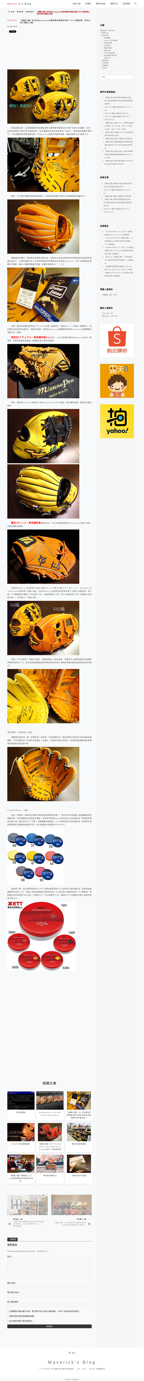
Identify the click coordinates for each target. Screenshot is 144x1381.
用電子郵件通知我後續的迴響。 (22, 1316)
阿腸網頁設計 (100, 1369)
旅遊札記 (105, 33)
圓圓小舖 (107, 50)
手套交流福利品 (109, 53)
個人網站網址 (13, 1302)
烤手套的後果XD (50, 1175)
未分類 (104, 68)
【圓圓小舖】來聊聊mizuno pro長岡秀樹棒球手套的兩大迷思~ (21, 1178)
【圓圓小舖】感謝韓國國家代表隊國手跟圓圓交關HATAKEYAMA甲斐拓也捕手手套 (119, 145)
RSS (73, 1352)
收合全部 (111, 30)
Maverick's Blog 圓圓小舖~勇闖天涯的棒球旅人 (59, 1369)
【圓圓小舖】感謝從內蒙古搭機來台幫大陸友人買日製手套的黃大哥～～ (118, 185)
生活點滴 (105, 63)
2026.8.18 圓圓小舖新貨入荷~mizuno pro (117, 191)
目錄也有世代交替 (79, 1175)
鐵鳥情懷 (105, 60)
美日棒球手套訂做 (110, 55)
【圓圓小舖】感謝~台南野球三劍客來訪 (118, 139)
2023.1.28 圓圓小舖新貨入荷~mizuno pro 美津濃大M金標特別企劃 (119, 251)
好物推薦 (107, 38)
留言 (10, 1256)
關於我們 (68, 1379)
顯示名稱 (11, 1283)
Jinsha (84, 1369)
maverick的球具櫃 (110, 40)
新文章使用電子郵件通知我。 (21, 1321)
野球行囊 (20, 12)
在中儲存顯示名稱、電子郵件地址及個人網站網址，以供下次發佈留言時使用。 (44, 1311)
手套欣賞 (107, 45)
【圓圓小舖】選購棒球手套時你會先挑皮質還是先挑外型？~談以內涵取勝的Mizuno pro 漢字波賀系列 (28, 1224)
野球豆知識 (108, 43)
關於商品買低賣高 (79, 1144)
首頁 (12, 12)
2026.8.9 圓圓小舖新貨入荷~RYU (116, 113)
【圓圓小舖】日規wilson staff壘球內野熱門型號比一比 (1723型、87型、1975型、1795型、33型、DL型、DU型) (119, 126)
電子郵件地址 (13, 1292)
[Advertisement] (49, 51)
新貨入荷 (107, 58)
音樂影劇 (105, 65)
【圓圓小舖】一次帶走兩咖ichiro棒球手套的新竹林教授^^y (119, 241)
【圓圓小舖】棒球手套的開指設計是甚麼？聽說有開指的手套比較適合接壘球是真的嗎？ (119, 101)
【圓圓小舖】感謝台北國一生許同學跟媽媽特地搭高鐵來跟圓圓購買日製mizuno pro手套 (119, 154)
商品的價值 (20, 1112)
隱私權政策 (75, 1379)
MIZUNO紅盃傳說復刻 (21, 1144)
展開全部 (103, 30)
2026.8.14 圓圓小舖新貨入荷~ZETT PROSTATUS (116, 210)
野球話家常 (30, 12)
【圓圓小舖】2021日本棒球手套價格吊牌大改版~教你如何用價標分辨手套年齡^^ (79, 1115)
